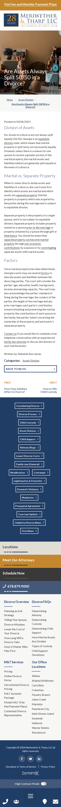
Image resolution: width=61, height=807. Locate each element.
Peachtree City (40, 708)
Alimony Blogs (28, 447)
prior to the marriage (38, 227)
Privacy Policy (48, 766)
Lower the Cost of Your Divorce (14, 631)
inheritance (10, 235)
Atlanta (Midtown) (43, 680)
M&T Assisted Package (12, 695)
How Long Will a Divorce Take (13, 640)
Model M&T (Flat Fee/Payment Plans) (15, 704)
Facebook (21, 758)
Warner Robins (40, 727)
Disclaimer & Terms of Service (21, 766)
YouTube (30, 758)
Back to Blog (16, 368)
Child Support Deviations (40, 652)
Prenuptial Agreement (27, 506)
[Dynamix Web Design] (30, 773)
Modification (17, 472)
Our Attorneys (16, 801)
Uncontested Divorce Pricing (16, 686)
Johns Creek (39, 699)
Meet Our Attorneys (18, 560)
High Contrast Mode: (27, 783)
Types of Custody (42, 646)
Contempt (39, 472)
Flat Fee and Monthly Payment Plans (30, 4)
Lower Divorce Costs (28, 455)
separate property (26, 195)
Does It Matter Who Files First (16, 648)
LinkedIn (39, 758)
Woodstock (39, 732)
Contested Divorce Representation (15, 713)
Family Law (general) (27, 464)
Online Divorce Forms (13, 678)
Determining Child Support (42, 630)
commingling (48, 247)
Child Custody (28, 422)
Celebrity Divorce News (28, 522)
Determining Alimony (39, 613)
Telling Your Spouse (15, 619)
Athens (36, 675)
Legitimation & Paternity (28, 480)
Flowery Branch (41, 694)
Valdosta (37, 723)
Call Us (5, 801)
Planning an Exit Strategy (13, 613)
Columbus (38, 690)
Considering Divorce (27, 405)
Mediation (28, 497)
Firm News (28, 530)
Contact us (10, 333)
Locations (10, 547)
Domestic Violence (27, 489)
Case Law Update (28, 514)
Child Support (28, 439)
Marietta (37, 704)
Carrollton (38, 685)
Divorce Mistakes (14, 624)
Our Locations (44, 801)
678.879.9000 (18, 586)
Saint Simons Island (43, 713)
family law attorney (15, 341)
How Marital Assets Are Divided (43, 639)
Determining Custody (39, 621)
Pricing (8, 671)
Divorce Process (28, 414)
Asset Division (31, 360)
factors (45, 273)
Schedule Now (55, 801)
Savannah (37, 718)
